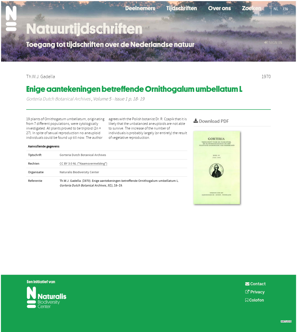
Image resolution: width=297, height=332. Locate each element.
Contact (257, 284)
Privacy (257, 292)
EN (285, 9)
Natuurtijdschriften (84, 29)
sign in (275, 42)
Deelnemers (140, 7)
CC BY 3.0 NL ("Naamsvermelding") (83, 164)
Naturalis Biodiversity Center (79, 172)
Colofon (256, 300)
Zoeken (251, 7)
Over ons (219, 7)
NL (276, 9)
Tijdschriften (181, 7)
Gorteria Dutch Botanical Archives (58, 99)
